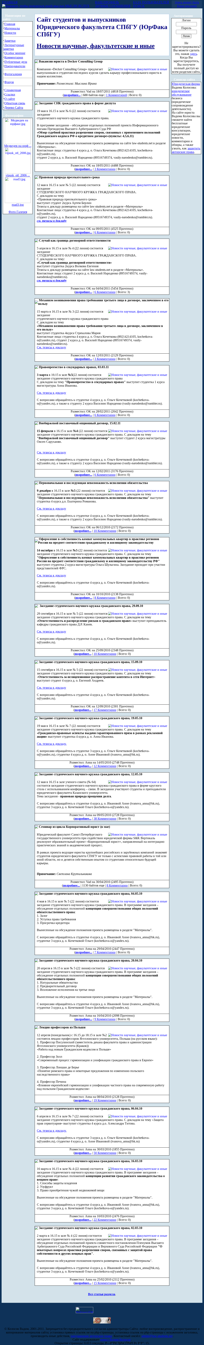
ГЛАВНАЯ (10, 2)
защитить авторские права (186, 150)
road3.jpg (18, 204)
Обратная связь (14, 103)
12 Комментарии (105, 766)
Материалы (12, 28)
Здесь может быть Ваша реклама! (187, 4)
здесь (193, 54)
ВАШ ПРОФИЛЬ (107, 2)
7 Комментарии (105, 952)
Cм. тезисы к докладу (51, 631)
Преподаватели (14, 66)
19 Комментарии (105, 1100)
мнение (14, 53)
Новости (10, 32)
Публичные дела (15, 61)
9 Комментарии (105, 1019)
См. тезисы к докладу (51, 347)
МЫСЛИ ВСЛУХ (76, 6)
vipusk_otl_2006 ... (18, 175)
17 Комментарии (105, 710)
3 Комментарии (105, 169)
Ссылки (9, 94)
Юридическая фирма (186, 84)
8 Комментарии (105, 597)
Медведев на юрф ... (17, 145)
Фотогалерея (13, 74)
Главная (9, 24)
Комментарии (13, 57)
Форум (9, 82)
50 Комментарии (105, 1153)
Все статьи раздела (101, 1294)
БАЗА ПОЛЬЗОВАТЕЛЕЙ (151, 2)
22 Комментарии (105, 1219)
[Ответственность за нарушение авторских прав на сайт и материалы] (102, 1322)
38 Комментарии (105, 818)
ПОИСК (139, 6)
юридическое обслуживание (181, 92)
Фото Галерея (18, 212)
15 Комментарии (105, 1283)
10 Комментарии (105, 531)
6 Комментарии (105, 232)
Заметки (10, 40)
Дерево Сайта (13, 107)
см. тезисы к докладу (52, 220)
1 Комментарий (116, 95)
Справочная (12, 90)
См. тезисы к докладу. (52, 743)
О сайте (9, 98)
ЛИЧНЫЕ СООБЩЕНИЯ (112, 6)
